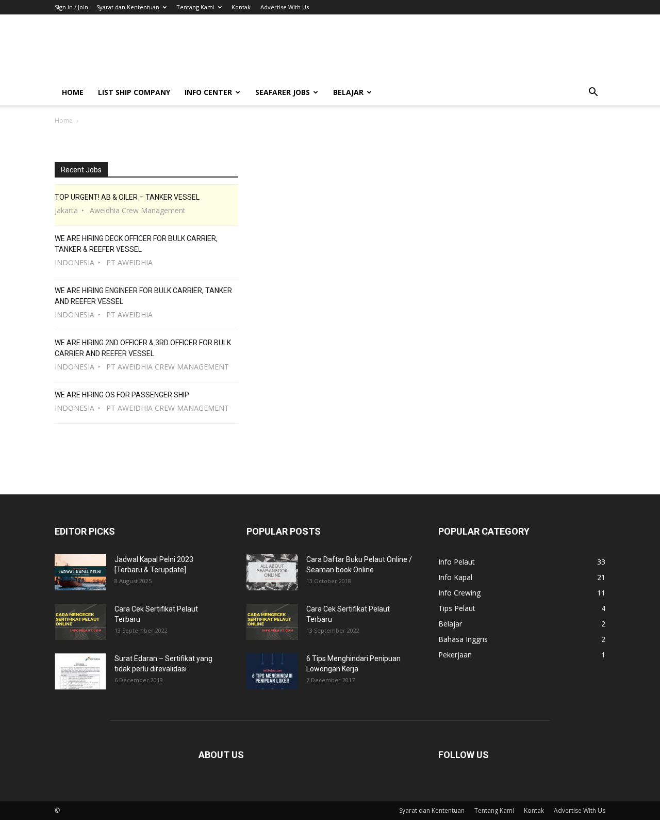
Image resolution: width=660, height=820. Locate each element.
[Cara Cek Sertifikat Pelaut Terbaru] (80, 622)
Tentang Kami (195, 7)
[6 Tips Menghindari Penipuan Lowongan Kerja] (272, 671)
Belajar (348, 92)
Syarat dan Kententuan (127, 7)
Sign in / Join (71, 7)
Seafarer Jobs (282, 92)
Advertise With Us (284, 7)
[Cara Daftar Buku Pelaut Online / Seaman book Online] (272, 572)
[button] (593, 93)
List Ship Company (134, 92)
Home (73, 92)
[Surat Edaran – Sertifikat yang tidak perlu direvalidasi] (80, 671)
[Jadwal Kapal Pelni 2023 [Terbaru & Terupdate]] (80, 572)
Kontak (241, 7)
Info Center (208, 92)
